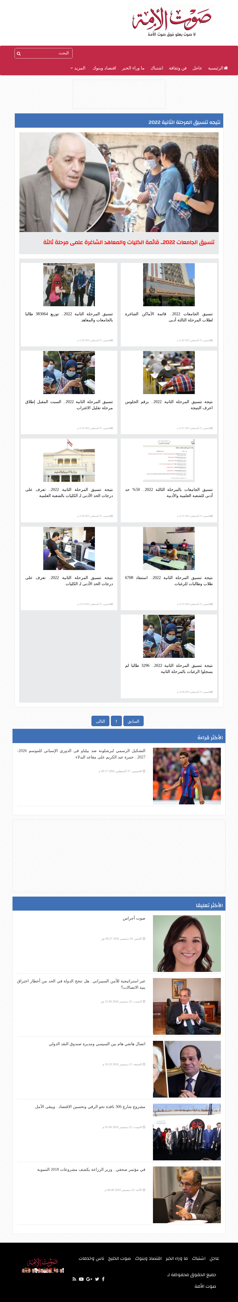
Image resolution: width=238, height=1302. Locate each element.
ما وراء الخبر (133, 68)
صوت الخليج (119, 1258)
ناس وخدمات (91, 1258)
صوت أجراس (134, 918)
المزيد (79, 68)
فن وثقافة (178, 68)
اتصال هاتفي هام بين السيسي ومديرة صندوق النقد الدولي (97, 1044)
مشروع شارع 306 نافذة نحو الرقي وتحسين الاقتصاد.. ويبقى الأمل (90, 1107)
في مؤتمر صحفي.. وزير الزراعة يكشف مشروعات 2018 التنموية (91, 1169)
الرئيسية (215, 68)
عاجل (197, 68)
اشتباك (156, 68)
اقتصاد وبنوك (104, 68)
